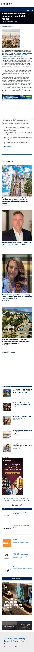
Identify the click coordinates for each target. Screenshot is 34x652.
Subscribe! (17, 505)
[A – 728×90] (17, 98)
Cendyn (15, 567)
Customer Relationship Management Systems (22, 568)
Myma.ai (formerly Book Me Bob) (21, 526)
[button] (32, 4)
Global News (9, 26)
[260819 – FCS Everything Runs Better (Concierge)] (17, 614)
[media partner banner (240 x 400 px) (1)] (12, 494)
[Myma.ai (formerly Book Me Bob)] (7, 529)
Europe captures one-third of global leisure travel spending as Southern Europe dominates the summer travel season (15, 200)
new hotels (10, 146)
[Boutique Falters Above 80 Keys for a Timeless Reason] (7, 407)
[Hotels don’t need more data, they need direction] (7, 420)
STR (21, 53)
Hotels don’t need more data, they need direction (22, 417)
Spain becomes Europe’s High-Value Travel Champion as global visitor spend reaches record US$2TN (16, 341)
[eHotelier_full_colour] (6, 4)
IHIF (23, 119)
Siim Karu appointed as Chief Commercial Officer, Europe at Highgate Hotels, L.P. (16, 243)
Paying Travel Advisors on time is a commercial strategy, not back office (22, 445)
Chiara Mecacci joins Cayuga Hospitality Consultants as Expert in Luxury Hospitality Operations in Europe (17, 296)
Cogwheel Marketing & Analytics (20, 512)
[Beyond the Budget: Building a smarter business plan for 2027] (7, 434)
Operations (20, 556)
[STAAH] (7, 543)
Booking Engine (16, 540)
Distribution (15, 542)
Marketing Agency (16, 515)
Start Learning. (20, 638)
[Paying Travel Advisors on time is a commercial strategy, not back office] (7, 448)
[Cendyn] (7, 570)
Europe (6, 146)
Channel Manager (24, 540)
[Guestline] (7, 556)
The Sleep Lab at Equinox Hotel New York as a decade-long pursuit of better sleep (22, 390)
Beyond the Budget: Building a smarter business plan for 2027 (22, 431)
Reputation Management (23, 542)
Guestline (16, 553)
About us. (8, 638)
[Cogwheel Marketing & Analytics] (7, 515)
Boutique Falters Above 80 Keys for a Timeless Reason (21, 403)
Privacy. (7, 641)
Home (3, 26)
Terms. (15, 641)
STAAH (15, 539)
